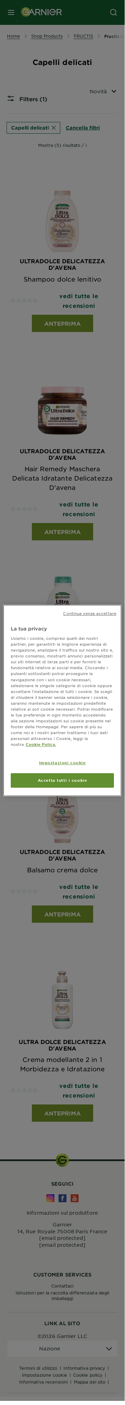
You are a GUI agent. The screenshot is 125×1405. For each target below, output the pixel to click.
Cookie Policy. (41, 744)
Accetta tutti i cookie (62, 780)
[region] (62, 701)
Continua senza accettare (89, 613)
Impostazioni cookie (62, 762)
